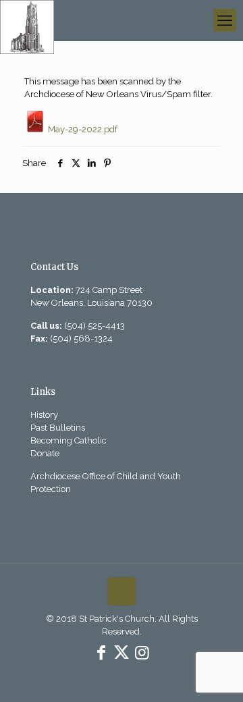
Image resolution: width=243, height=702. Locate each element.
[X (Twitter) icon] (121, 652)
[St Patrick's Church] (27, 20)
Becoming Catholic (68, 440)
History (44, 415)
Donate (44, 453)
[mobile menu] (224, 20)
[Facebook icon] (101, 652)
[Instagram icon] (142, 652)
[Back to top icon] (121, 591)
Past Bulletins (57, 428)
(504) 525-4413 (94, 326)
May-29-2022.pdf (81, 129)
